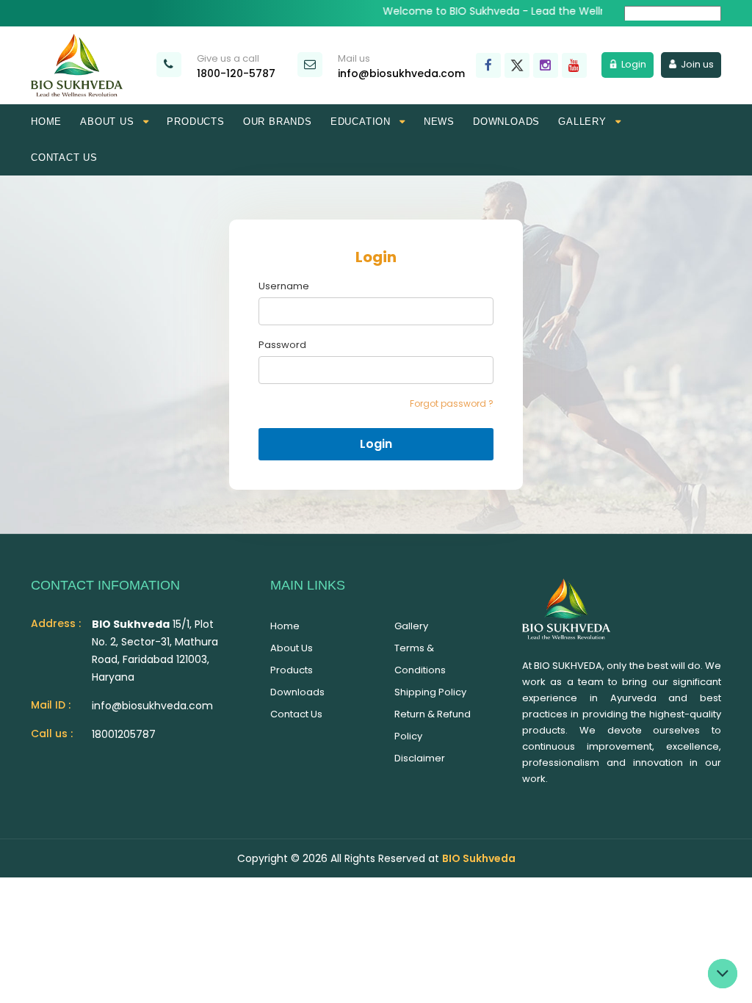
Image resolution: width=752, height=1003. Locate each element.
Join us (697, 64)
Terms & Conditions (420, 659)
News (439, 121)
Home (46, 121)
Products (195, 121)
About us (291, 648)
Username (283, 286)
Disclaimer (419, 758)
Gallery (411, 626)
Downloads (506, 121)
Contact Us (296, 714)
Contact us (64, 157)
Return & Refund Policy (432, 725)
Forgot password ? (452, 403)
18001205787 (124, 734)
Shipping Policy (430, 692)
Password (282, 345)
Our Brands (277, 121)
